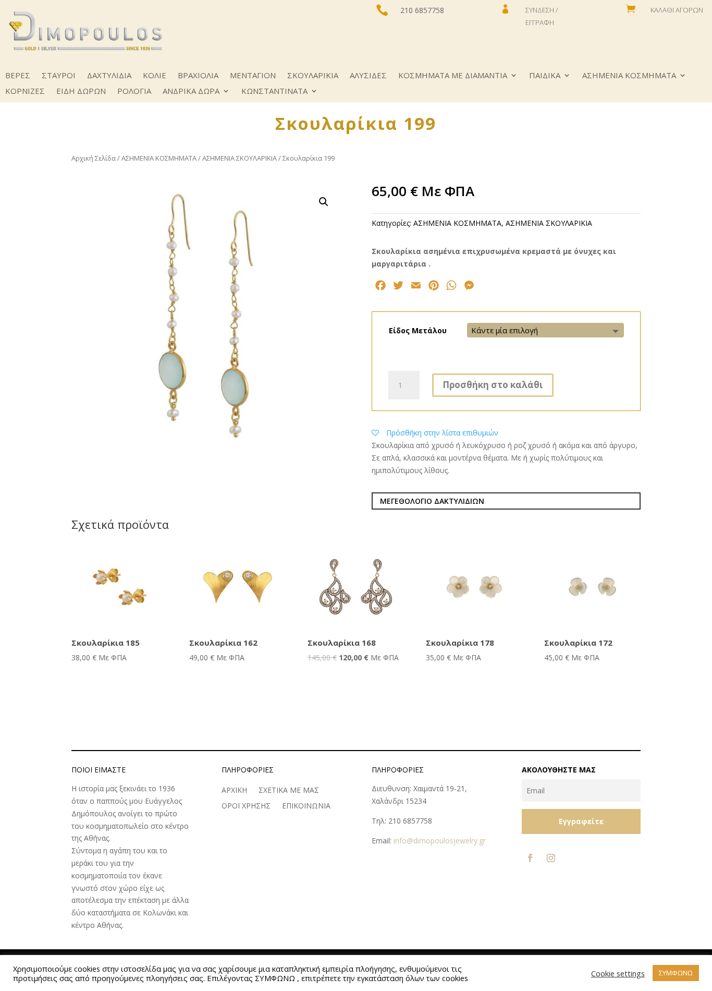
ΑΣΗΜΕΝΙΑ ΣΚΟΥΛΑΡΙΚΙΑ (239, 158)
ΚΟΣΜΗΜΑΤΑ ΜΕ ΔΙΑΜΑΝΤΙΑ (452, 75)
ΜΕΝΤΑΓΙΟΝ (253, 75)
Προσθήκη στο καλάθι (493, 385)
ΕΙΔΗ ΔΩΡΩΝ (81, 91)
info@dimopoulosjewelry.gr (440, 840)
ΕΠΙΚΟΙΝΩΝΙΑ (306, 806)
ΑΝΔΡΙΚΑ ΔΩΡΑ (191, 91)
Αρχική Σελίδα (93, 158)
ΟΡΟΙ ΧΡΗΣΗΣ (246, 806)
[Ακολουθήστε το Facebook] (530, 858)
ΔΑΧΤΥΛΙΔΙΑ (109, 75)
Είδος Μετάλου (418, 330)
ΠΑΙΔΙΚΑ (544, 75)
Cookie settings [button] (618, 973)
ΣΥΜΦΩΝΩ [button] (676, 972)
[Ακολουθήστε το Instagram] (551, 858)
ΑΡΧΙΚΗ (234, 791)
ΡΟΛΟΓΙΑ (134, 91)
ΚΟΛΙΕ (154, 75)
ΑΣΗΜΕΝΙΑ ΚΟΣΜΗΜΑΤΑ (629, 75)
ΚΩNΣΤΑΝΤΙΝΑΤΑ (274, 91)
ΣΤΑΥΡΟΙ (59, 75)
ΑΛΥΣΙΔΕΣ (368, 75)
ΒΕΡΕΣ (17, 75)
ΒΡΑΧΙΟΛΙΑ (198, 75)
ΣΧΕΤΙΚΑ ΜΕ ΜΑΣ (289, 791)
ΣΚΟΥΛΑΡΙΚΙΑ (312, 75)
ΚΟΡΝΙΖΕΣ (25, 91)
